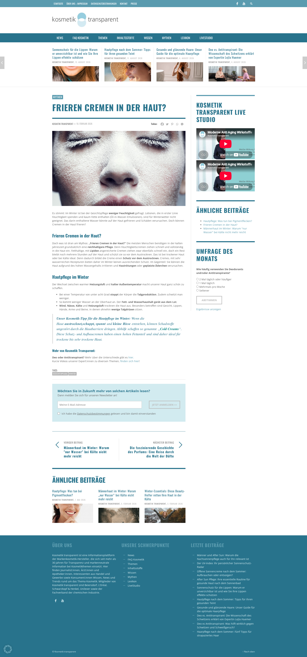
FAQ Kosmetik (136, 559)
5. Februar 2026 (129, 503)
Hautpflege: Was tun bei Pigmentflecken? (67, 493)
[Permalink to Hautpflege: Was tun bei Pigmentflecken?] (72, 513)
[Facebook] (237, 3)
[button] (8, 649)
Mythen (57, 97)
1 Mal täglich (207, 283)
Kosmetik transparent (63, 58)
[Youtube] (244, 3)
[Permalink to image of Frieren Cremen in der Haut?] (118, 168)
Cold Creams (169, 328)
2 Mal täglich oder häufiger (215, 279)
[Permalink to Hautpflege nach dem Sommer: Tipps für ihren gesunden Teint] (75, 71)
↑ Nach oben (249, 651)
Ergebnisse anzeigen (208, 309)
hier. (131, 357)
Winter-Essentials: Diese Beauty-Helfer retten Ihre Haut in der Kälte (165, 495)
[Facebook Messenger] (182, 124)
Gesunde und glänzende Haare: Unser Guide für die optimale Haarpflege (127, 51)
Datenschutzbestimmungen (93, 413)
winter (72, 373)
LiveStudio (134, 585)
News (131, 555)
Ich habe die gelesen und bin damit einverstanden (108, 413)
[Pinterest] (172, 124)
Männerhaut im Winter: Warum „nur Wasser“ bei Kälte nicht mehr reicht (117, 495)
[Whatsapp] (177, 124)
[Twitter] (167, 124)
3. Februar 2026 (175, 503)
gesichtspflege (60, 373)
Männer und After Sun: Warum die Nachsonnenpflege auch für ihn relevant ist (229, 53)
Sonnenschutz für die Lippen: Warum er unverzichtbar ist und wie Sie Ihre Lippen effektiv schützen (221, 591)
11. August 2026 (82, 58)
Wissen (132, 572)
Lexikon (132, 581)
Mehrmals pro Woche (212, 286)
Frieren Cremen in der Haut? (220, 224)
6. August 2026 (134, 58)
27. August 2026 (239, 62)
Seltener (204, 290)
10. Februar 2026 (84, 123)
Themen (133, 564)
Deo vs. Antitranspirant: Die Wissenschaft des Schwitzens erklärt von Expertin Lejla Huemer (179, 53)
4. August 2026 (186, 62)
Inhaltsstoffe (135, 568)
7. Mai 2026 (80, 499)
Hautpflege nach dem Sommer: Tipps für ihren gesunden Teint (75, 51)
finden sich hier (129, 361)
